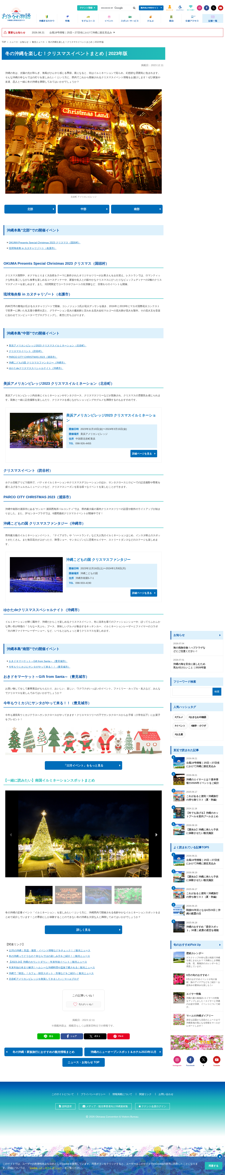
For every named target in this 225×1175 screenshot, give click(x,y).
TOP (4, 42)
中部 (83, 209)
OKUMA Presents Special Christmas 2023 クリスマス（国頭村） (45, 242)
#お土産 (179, 734)
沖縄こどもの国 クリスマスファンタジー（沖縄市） (37, 362)
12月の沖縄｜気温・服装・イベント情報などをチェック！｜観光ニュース (49, 950)
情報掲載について (122, 1094)
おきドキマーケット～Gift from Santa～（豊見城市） (38, 661)
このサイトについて (63, 1094)
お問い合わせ (166, 1094)
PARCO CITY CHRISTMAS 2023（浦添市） (33, 357)
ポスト (97, 1036)
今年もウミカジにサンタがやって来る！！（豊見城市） (39, 666)
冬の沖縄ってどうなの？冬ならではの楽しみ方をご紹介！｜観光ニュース (49, 956)
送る (51, 1036)
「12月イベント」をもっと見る (83, 765)
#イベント (180, 725)
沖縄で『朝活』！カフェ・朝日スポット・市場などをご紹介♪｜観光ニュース (51, 973)
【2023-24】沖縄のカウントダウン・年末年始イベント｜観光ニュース (48, 961)
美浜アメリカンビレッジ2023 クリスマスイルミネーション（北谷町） (47, 345)
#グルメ (179, 717)
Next (156, 834)
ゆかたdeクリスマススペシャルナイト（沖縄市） (36, 368)
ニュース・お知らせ (18, 42)
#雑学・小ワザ (198, 725)
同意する (213, 1165)
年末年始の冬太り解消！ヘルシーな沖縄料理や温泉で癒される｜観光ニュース (52, 967)
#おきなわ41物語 (197, 717)
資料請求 (67, 1106)
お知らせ (179, 635)
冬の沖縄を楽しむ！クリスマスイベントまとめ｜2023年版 (76, 42)
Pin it (120, 1036)
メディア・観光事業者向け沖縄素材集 (107, 1106)
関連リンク (145, 1094)
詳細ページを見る (142, 453)
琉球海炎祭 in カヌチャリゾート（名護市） (32, 248)
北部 (30, 209)
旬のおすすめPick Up (187, 944)
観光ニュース (38, 42)
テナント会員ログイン (154, 1106)
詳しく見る (83, 929)
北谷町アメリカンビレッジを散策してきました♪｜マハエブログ (44, 978)
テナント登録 (86, 8)
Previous (10, 834)
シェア (73, 1036)
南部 (137, 209)
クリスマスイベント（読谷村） (26, 351)
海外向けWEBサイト (150, 8)
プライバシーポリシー (93, 1094)
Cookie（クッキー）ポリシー (46, 1167)
